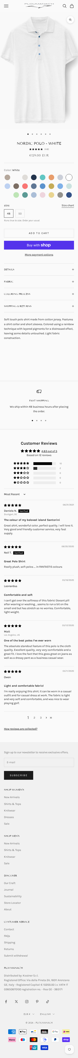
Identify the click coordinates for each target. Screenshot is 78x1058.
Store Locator (12, 903)
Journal (8, 889)
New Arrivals (12, 797)
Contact (9, 929)
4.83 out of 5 (49, 451)
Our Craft (9, 883)
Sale (6, 823)
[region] (39, 401)
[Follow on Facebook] (6, 1002)
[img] (12, 505)
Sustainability (13, 896)
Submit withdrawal (16, 955)
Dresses (9, 817)
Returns (9, 949)
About (7, 909)
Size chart (68, 205)
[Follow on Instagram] (27, 1002)
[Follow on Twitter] (16, 1002)
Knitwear (9, 810)
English (45, 1014)
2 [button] (34, 717)
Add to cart (39, 233)
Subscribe (18, 775)
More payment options (39, 254)
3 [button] (41, 717)
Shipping (9, 942)
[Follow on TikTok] (48, 1002)
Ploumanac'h (13, 967)
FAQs (7, 936)
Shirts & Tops (12, 804)
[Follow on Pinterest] (37, 1002)
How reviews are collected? (20, 729)
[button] (22, 463)
